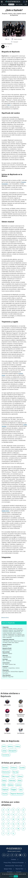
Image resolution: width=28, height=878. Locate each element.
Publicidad (9, 872)
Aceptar (15, 876)
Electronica (6, 772)
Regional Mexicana (16, 793)
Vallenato (12, 780)
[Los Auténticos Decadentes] (20, 711)
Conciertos (5, 755)
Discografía (12, 751)
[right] (26, 4)
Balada (10, 785)
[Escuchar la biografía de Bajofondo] (3, 46)
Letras (4, 751)
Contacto (13, 859)
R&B (3, 785)
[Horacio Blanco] (7, 711)
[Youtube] (20, 855)
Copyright (18, 872)
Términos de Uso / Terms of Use (13, 865)
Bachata (5, 767)
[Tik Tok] (8, 855)
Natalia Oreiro (5, 511)
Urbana (20, 776)
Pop (13, 776)
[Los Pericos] (7, 729)
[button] (14, 42)
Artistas (11, 4)
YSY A (9, 105)
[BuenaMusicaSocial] (4, 855)
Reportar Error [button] (19, 869)
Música (10, 746)
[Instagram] (16, 855)
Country (5, 793)
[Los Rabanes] (20, 729)
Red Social (19, 4)
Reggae (13, 789)
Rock (19, 780)
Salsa (4, 780)
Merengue (5, 776)
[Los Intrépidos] (20, 720)
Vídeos (17, 746)
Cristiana (14, 767)
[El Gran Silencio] (20, 701)
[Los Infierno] (7, 720)
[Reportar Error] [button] (5, 617)
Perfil (4, 746)
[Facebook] (12, 855)
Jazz (20, 789)
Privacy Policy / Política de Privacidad (14, 862)
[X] (24, 855)
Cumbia (22, 767)
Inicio (5, 4)
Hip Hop (15, 772)
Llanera (18, 785)
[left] (2, 4)
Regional (5, 789)
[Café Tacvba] (7, 701)
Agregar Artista (8, 869)
